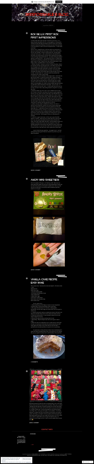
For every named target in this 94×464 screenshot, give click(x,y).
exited (19, 184)
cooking (14, 284)
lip (17, 42)
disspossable (22, 34)
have (21, 184)
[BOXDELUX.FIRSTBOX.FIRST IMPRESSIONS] (45, 35)
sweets (22, 45)
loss (21, 375)
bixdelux (13, 39)
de (14, 40)
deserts (18, 284)
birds (21, 183)
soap (24, 44)
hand (24, 40)
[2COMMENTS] (34, 361)
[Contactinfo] (47, 429)
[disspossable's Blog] (47, 13)
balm (19, 37)
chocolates (19, 39)
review (21, 44)
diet (17, 375)
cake (24, 282)
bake (18, 282)
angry (18, 183)
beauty (21, 37)
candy (23, 183)
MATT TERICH (68, 454)
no (13, 377)
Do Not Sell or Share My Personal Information (54, 455)
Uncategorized (22, 36)
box (16, 39)
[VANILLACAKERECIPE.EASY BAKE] (44, 280)
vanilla (23, 286)
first (21, 40)
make (21, 42)
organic (17, 44)
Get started (58, 1)
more (24, 375)
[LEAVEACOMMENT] (35, 170)
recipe (23, 284)
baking (21, 282)
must (24, 184)
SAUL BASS (35, 454)
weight (23, 377)
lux (18, 42)
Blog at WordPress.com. (34, 455)
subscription (17, 45)
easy (21, 284)
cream (23, 39)
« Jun (32, 444)
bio (24, 37)
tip (21, 377)
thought (18, 377)
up (24, 45)
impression (14, 42)
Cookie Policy (28, 462)
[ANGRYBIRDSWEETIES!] (45, 179)
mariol (23, 42)
